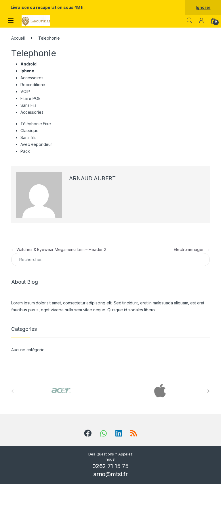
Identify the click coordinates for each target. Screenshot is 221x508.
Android (28, 63)
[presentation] (208, 391)
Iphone (27, 70)
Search (189, 20)
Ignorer (203, 7)
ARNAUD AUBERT (92, 178)
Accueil (18, 38)
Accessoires (31, 77)
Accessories (31, 112)
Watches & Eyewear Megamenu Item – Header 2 (58, 249)
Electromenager (192, 249)
